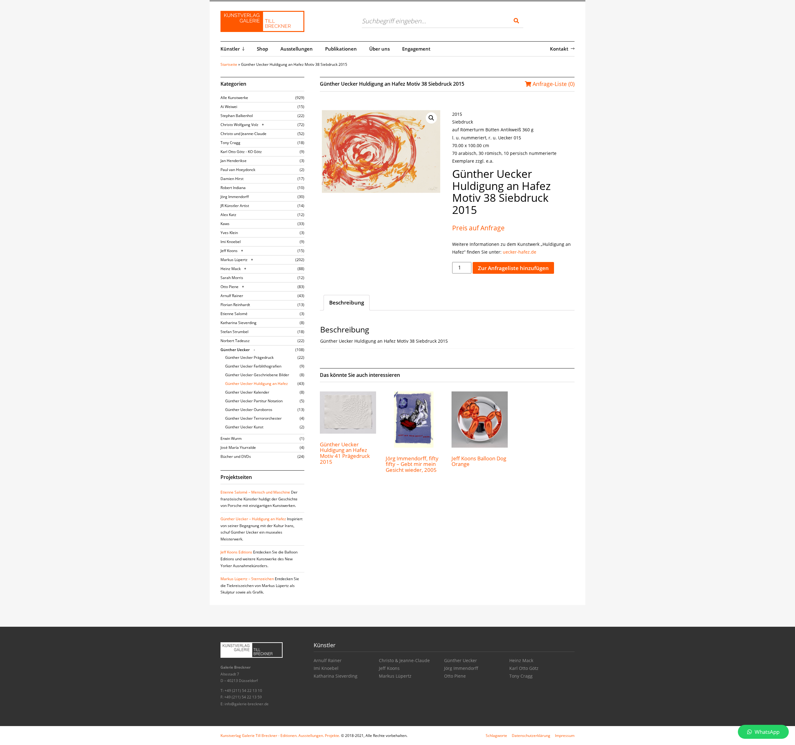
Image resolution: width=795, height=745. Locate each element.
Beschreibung (346, 302)
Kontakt (559, 49)
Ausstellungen (296, 49)
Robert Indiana (233, 187)
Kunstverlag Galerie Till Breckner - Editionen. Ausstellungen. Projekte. (280, 735)
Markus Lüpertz (234, 259)
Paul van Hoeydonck (237, 169)
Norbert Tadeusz (235, 340)
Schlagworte (496, 735)
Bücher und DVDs (235, 456)
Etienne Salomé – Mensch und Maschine (255, 492)
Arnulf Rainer (231, 295)
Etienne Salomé (234, 313)
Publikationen (341, 49)
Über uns (379, 49)
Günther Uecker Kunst (244, 427)
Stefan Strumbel (234, 331)
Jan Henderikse (233, 160)
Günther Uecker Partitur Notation (254, 401)
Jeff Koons (229, 250)
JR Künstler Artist (234, 205)
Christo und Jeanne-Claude (243, 133)
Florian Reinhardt (235, 304)
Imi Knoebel (230, 241)
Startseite (228, 64)
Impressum (565, 735)
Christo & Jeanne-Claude (404, 660)
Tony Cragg (230, 142)
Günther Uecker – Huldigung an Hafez (253, 519)
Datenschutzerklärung (531, 735)
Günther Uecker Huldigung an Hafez (256, 383)
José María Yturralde (238, 447)
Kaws (224, 223)
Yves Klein (229, 232)
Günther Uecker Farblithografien (253, 366)
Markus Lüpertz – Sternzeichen (247, 578)
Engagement (416, 49)
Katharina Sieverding (238, 322)
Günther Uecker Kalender (247, 392)
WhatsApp (766, 731)
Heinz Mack (230, 268)
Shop (262, 49)
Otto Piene (229, 286)
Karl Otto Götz (523, 668)
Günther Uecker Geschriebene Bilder (257, 374)
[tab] (347, 302)
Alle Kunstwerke (234, 97)
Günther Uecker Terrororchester (253, 418)
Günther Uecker (235, 349)
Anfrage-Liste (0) (553, 84)
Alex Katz (228, 214)
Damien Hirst (231, 178)
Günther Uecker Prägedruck (249, 357)
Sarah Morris (231, 277)
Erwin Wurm (231, 438)
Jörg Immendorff (234, 196)
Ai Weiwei (228, 106)
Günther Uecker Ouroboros (248, 409)
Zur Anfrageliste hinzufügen (513, 268)
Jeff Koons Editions (236, 552)
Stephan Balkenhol (236, 115)
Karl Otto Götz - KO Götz (241, 151)
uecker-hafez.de (519, 252)
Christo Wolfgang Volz (239, 124)
